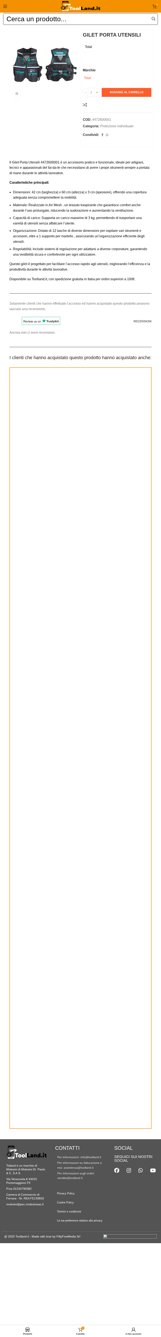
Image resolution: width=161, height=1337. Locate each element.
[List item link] (80, 1157)
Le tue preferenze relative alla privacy (80, 1220)
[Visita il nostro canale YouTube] (153, 1170)
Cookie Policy (65, 1202)
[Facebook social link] (102, 135)
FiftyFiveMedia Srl (68, 1236)
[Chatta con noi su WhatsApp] (140, 1170)
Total (88, 47)
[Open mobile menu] (5, 6)
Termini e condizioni (69, 1211)
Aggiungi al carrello (126, 92)
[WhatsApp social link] (107, 135)
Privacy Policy (66, 1193)
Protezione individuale (117, 126)
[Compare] (85, 105)
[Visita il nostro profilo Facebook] (116, 1170)
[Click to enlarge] (17, 93)
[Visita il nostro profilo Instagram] (129, 1170)
